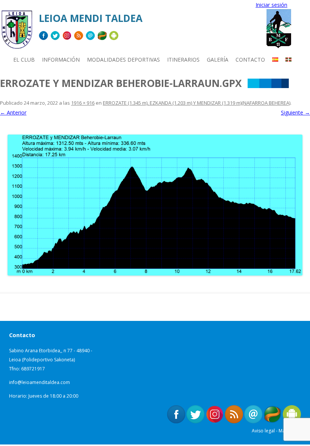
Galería (217, 59)
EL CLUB (24, 59)
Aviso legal (263, 430)
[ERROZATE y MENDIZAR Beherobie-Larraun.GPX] (155, 205)
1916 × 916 (83, 102)
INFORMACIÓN (61, 59)
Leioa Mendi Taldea (91, 18)
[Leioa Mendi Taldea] (16, 32)
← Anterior (13, 112)
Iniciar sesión (271, 4)
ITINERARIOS (183, 59)
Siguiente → (295, 112)
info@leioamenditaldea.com (39, 382)
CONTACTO (250, 59)
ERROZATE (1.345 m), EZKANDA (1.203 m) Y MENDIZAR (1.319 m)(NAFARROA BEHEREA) (196, 102)
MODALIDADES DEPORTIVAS (123, 59)
